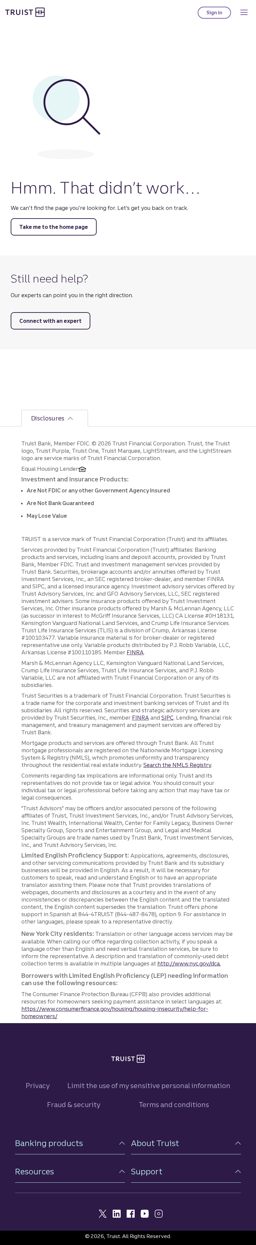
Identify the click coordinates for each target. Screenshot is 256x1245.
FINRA (135, 652)
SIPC (167, 717)
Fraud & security (73, 1104)
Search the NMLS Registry (177, 765)
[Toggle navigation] (244, 12)
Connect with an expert (50, 320)
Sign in (218, 14)
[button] (70, 1143)
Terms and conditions (174, 1104)
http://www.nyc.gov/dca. (189, 963)
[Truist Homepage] (25, 12)
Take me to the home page (53, 227)
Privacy (38, 1085)
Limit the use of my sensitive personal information (148, 1085)
